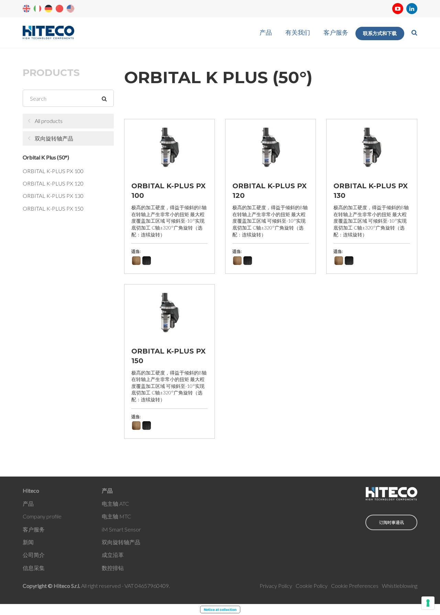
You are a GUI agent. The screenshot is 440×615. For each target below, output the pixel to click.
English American (70, 8)
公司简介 (34, 554)
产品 (266, 32)
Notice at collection (220, 609)
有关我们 (297, 32)
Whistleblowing (399, 585)
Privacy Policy (276, 585)
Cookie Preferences (354, 585)
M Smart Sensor (122, 529)
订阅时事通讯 (391, 522)
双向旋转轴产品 (54, 138)
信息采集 (34, 567)
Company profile (42, 516)
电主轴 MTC (116, 516)
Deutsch (48, 8)
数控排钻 (113, 567)
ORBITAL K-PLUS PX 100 (53, 171)
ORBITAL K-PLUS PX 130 (53, 195)
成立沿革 (113, 554)
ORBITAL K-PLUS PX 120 (53, 183)
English (26, 8)
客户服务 (335, 32)
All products (49, 121)
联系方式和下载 (380, 33)
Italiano (37, 8)
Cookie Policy (312, 585)
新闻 (28, 542)
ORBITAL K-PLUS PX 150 (53, 208)
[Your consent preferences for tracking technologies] (427, 603)
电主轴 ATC (115, 503)
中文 (59, 8)
